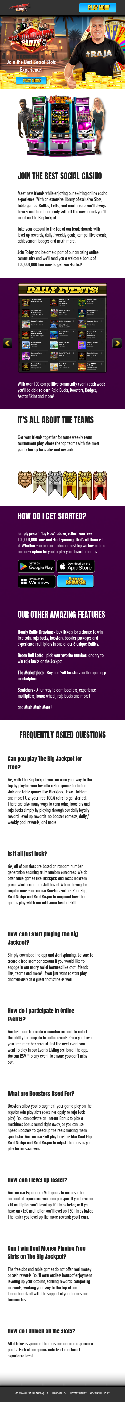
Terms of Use (59, 1393)
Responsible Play (100, 1393)
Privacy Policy (78, 1393)
